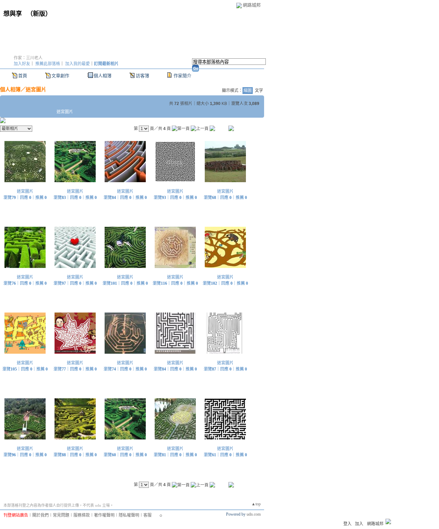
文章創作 (60, 75)
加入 (359, 523)
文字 (259, 90)
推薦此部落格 (47, 63)
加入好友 (22, 63)
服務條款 (81, 515)
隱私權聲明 (129, 515)
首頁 (22, 75)
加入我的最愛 (77, 63)
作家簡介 (182, 75)
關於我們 (40, 515)
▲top (256, 504)
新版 (39, 13)
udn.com (254, 514)
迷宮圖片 (36, 89)
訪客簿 (142, 75)
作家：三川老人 (28, 58)
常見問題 (61, 515)
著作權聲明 (104, 515)
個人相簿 (102, 75)
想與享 (13, 13)
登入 (347, 523)
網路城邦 (252, 5)
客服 (147, 515)
